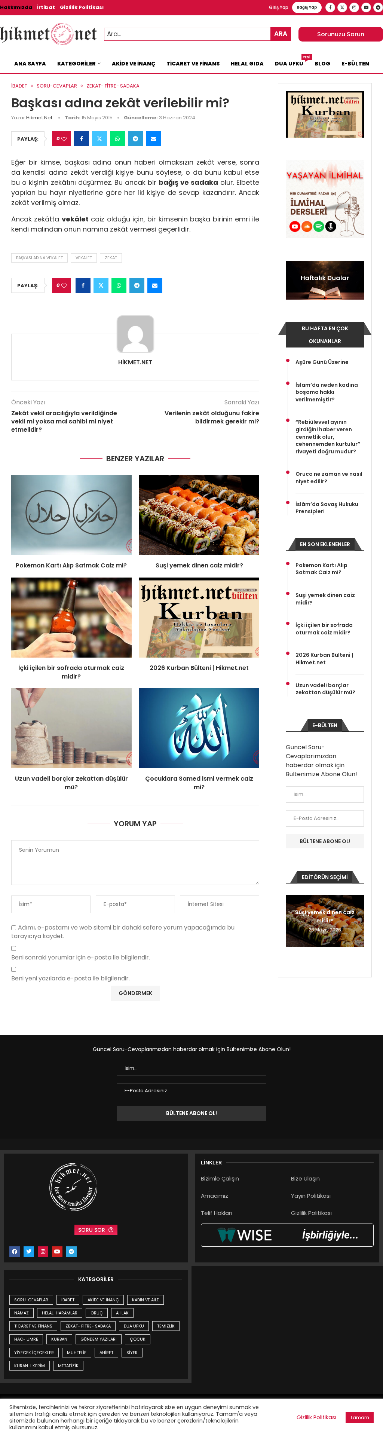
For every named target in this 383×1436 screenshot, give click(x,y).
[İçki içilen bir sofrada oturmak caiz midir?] (71, 618)
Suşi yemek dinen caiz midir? (199, 565)
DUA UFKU (134, 1326)
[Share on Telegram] (135, 138)
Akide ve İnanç (133, 63)
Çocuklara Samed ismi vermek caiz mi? (199, 782)
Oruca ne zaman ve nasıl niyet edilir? (328, 478)
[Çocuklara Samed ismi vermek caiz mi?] (199, 728)
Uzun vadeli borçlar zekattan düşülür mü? (71, 782)
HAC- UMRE (26, 1339)
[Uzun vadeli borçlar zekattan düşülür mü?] (71, 728)
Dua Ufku (292, 61)
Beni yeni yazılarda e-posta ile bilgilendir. (70, 979)
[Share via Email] (153, 138)
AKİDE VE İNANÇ (103, 1300)
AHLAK (122, 1313)
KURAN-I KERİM (29, 1366)
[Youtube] (366, 7)
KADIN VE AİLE (145, 1300)
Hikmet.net (39, 117)
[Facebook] (330, 7)
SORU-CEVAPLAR (31, 1300)
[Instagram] (354, 7)
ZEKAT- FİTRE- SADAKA (88, 1326)
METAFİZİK (68, 1366)
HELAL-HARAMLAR (59, 1313)
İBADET (67, 1300)
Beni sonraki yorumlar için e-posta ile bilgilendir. (80, 958)
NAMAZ (21, 1313)
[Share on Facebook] (81, 138)
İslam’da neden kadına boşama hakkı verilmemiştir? (326, 392)
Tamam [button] (359, 1417)
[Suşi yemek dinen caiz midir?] (199, 515)
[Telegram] (378, 7)
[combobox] (197, 34)
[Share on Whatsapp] (117, 138)
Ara (280, 33)
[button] (292, 920)
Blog (322, 63)
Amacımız (214, 1195)
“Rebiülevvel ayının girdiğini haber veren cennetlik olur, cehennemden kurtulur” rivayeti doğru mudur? (327, 437)
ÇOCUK (137, 1339)
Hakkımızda (16, 7)
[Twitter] (342, 7)
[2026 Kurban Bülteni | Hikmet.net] (199, 618)
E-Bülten (355, 63)
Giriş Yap (278, 7)
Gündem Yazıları (98, 1339)
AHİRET (106, 1353)
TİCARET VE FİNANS (33, 1326)
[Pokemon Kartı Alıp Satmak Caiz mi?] (71, 515)
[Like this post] (64, 139)
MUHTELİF (76, 1353)
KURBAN (59, 1339)
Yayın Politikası (311, 1195)
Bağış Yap (307, 7)
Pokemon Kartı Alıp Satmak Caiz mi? (71, 565)
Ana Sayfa (30, 63)
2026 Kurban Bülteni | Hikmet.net (199, 668)
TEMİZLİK (166, 1326)
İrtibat (46, 7)
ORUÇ (97, 1313)
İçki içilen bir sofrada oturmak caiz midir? (71, 672)
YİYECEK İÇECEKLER (34, 1353)
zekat (111, 258)
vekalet (84, 258)
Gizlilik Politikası (82, 7)
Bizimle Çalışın (220, 1178)
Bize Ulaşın (305, 1178)
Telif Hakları (216, 1213)
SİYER (132, 1353)
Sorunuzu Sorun (340, 34)
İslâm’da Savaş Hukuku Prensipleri (326, 508)
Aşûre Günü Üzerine (322, 362)
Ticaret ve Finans (193, 63)
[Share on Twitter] (99, 138)
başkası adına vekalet (39, 258)
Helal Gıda (247, 63)
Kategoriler (76, 63)
